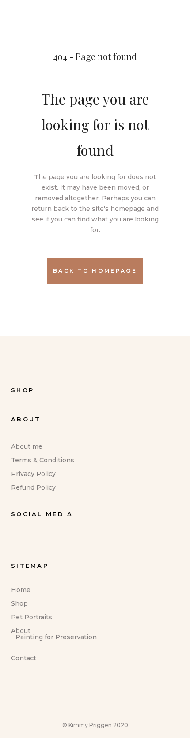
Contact (23, 658)
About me (26, 446)
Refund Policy (33, 487)
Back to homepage (95, 270)
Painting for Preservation (56, 637)
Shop (19, 603)
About (20, 631)
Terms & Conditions (42, 460)
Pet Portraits (31, 617)
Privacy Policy (33, 474)
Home (20, 590)
